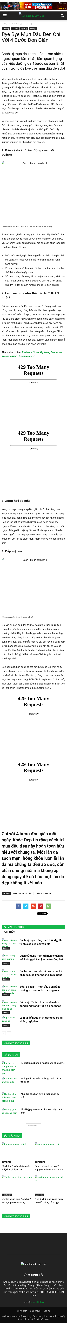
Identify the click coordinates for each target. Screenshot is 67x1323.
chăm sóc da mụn (43, 893)
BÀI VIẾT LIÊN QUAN (14, 927)
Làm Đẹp (6, 28)
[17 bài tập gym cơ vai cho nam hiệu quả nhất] (10, 1113)
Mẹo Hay (23, 28)
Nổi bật (33, 28)
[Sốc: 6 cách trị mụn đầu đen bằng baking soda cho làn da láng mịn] (10, 990)
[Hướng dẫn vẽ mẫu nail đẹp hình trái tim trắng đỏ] (10, 1082)
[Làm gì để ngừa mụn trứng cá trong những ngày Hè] (10, 1021)
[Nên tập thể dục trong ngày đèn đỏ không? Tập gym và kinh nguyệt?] (50, 1185)
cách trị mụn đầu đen (22, 893)
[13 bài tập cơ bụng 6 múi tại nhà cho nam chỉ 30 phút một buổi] (10, 1068)
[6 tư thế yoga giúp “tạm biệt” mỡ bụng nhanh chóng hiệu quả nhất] (17, 1185)
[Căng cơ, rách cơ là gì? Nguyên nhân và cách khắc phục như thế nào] (50, 1152)
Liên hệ (47, 1310)
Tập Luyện (40, 1162)
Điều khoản (35, 1310)
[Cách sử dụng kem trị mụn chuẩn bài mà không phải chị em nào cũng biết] (10, 959)
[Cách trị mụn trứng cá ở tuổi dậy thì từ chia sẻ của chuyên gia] (10, 944)
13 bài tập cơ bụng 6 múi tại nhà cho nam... (42, 1063)
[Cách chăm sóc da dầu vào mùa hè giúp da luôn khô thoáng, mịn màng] (10, 975)
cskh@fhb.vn (38, 1302)
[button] (62, 15)
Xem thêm (32, 1125)
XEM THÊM (9, 931)
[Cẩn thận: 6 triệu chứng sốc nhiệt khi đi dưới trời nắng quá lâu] (17, 1152)
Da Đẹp (15, 28)
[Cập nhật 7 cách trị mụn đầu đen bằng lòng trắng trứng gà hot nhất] (10, 1007)
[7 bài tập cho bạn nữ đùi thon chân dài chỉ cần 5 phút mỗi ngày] (10, 1098)
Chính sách (22, 1310)
